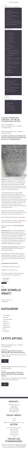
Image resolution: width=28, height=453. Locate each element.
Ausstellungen (6, 323)
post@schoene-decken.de (14, 266)
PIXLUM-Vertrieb (7, 77)
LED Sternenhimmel (10, 33)
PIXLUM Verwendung (8, 29)
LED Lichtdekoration (10, 38)
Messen (4, 329)
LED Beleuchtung (9, 34)
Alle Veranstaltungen (7, 319)
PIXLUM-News (6, 97)
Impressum (8, 104)
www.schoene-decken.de (12, 270)
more (5, 360)
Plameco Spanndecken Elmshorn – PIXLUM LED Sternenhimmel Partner (13, 351)
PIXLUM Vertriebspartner (11, 91)
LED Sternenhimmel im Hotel (11, 50)
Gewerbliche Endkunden (11, 81)
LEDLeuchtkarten (6, 327)
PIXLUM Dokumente (10, 19)
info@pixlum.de (4, 301)
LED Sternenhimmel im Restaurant (13, 51)
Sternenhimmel (6, 331)
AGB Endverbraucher (10, 108)
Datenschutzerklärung (11, 110)
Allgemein (5, 321)
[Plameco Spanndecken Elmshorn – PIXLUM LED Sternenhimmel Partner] (14, 345)
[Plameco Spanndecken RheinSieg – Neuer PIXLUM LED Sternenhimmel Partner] (14, 367)
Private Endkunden (10, 82)
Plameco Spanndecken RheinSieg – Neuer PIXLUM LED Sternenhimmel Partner (12, 374)
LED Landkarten (9, 70)
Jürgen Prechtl (5, 281)
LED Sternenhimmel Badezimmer (12, 62)
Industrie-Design (9, 72)
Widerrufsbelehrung (10, 106)
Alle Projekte (5, 317)
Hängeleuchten (6, 325)
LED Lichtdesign (9, 36)
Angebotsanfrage (9, 103)
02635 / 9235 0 (8, 300)
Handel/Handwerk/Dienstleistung (13, 84)
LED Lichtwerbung (9, 40)
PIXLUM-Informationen (8, 99)
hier (24, 217)
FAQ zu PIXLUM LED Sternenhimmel (13, 21)
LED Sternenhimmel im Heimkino (12, 53)
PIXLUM (5, 5)
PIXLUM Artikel (9, 10)
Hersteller (8, 86)
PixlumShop (6, 95)
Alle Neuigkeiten (9, 124)
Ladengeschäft (9, 45)
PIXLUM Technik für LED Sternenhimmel (12, 6)
